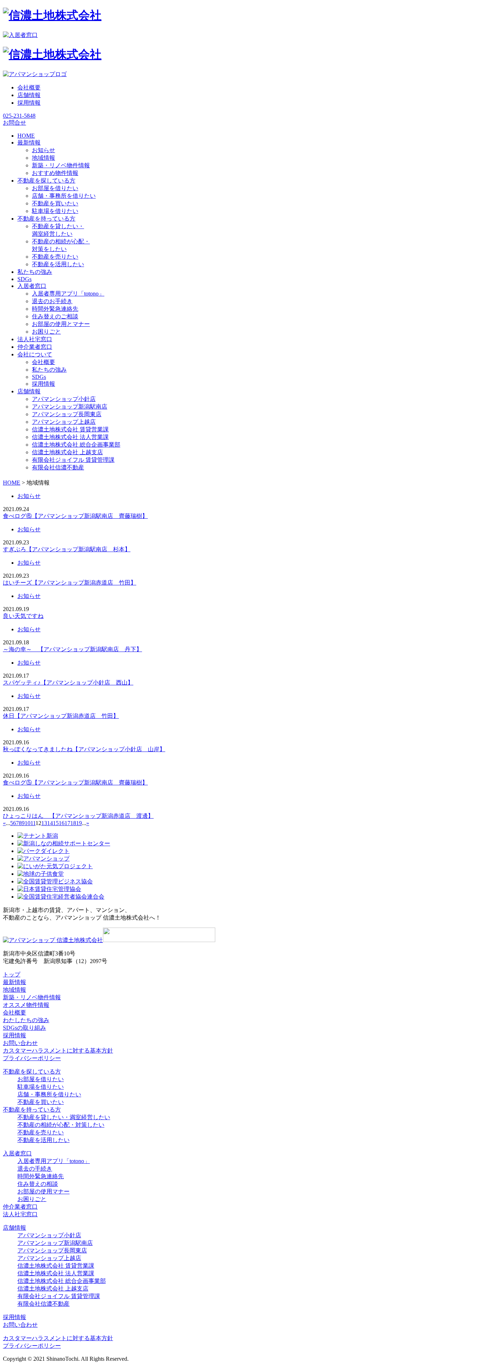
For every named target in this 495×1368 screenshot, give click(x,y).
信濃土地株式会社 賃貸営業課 (70, 429)
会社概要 (29, 87)
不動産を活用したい (58, 264)
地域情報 (43, 158)
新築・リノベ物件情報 (61, 165)
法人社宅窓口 (20, 1214)
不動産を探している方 (32, 1071)
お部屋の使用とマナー (61, 324)
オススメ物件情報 (26, 1005)
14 (50, 823)
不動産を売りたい (55, 257)
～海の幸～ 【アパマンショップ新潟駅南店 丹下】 (72, 649)
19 (79, 823)
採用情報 (29, 103)
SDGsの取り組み (24, 1028)
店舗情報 (29, 95)
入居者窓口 (17, 1153)
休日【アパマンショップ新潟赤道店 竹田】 (61, 716)
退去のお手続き (52, 301)
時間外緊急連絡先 (55, 309)
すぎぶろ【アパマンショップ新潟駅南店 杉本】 (66, 549)
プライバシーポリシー (32, 1058)
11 (33, 823)
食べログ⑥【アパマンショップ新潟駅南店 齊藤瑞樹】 (75, 516)
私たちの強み (49, 370)
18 (73, 823)
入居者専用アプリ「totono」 (68, 293)
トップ (11, 974)
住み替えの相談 (37, 1184)
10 (27, 823)
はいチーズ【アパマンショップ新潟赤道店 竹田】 (69, 583)
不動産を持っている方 (32, 1109)
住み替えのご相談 (55, 316)
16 (62, 823)
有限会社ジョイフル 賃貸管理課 (73, 460)
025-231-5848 (19, 116)
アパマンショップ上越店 (64, 422)
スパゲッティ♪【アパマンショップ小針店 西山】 (68, 682)
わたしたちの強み (26, 1020)
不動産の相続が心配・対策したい (60, 1125)
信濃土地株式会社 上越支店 (67, 452)
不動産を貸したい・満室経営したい (63, 1117)
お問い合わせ (20, 1043)
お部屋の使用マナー (43, 1191)
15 (56, 823)
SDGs (39, 377)
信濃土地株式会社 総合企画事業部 (76, 445)
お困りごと (46, 332)
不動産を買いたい (55, 203)
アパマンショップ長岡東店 (66, 414)
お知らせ (43, 150)
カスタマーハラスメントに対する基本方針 (58, 1050)
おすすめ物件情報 (55, 173)
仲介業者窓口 (20, 1207)
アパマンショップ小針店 (64, 399)
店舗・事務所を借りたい (64, 196)
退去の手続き (34, 1169)
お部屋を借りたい (55, 188)
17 (67, 823)
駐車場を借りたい (55, 211)
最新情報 (14, 982)
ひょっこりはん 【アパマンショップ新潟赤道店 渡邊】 (78, 816)
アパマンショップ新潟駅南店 (69, 406)
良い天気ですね (23, 616)
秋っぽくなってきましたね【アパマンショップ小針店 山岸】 (84, 749)
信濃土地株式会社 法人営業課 (70, 437)
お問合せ (14, 123)
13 (44, 823)
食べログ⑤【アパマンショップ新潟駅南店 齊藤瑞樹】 (75, 782)
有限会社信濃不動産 (58, 467)
